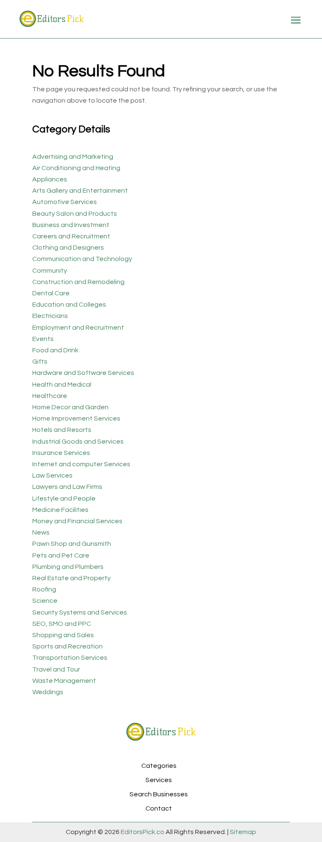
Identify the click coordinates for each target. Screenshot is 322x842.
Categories (159, 766)
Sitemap (242, 832)
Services (158, 780)
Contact (158, 808)
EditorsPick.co (142, 832)
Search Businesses (159, 794)
